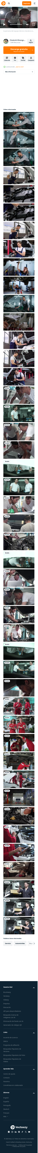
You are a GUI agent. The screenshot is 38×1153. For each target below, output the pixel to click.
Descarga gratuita (19, 50)
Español (6, 1103)
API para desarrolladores (12, 1010)
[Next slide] (29, 942)
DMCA (5, 1040)
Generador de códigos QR (12, 1024)
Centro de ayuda (9, 1076)
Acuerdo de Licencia (10, 1037)
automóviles (20, 942)
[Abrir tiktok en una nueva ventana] (21, 1133)
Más (4, 1118)
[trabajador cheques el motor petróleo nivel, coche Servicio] (18, 174)
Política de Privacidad (24, 1149)
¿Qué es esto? (20, 67)
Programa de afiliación (11, 1044)
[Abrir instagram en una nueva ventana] (11, 1133)
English (6, 1099)
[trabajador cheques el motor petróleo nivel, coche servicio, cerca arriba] (18, 193)
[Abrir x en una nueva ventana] (25, 1133)
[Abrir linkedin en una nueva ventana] (15, 1133)
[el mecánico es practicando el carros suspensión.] (18, 869)
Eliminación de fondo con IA (13, 1020)
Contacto (6, 1079)
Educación (7, 1006)
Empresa (6, 1003)
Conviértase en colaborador (13, 1087)
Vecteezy (6, 995)
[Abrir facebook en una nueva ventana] (8, 1133)
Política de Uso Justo (18, 1150)
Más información (10, 71)
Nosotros (6, 1083)
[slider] (16, 24)
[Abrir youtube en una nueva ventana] (28, 1133)
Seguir (31, 42)
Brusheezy (7, 991)
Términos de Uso (10, 1149)
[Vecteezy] (3, 3)
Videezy (6, 999)
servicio (8, 942)
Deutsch (6, 1111)
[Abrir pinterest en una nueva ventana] (18, 1133)
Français (6, 1114)
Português (7, 1107)
